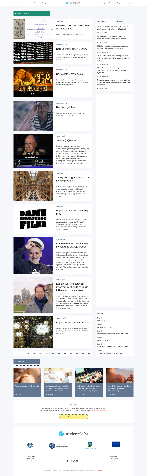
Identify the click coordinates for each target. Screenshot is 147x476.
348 (28, 353)
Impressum (113, 456)
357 (82, 353)
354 (64, 353)
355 (70, 353)
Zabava (29, 3)
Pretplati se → (73, 417)
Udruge (118, 3)
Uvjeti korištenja (115, 458)
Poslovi (97, 3)
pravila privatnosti (100, 410)
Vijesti (15, 3)
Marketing (113, 461)
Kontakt (29, 461)
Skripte (104, 3)
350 (40, 353)
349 (34, 353)
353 (58, 353)
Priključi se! (30, 458)
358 (88, 353)
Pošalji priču (31, 456)
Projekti (111, 3)
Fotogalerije (46, 3)
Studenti (22, 3)
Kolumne (37, 3)
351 (46, 353)
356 (76, 353)
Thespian (99, 470)
